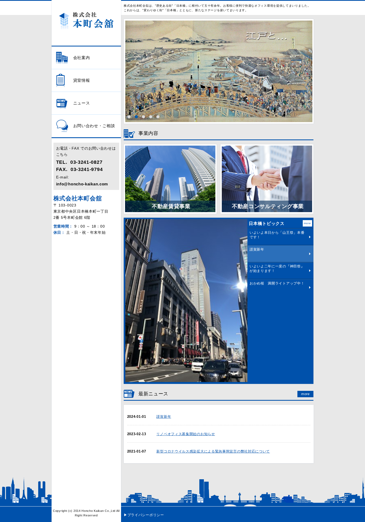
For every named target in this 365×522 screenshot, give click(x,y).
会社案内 (81, 58)
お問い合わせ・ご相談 (94, 126)
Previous (129, 67)
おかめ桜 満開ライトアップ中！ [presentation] (277, 283)
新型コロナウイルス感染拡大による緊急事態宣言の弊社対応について (213, 451)
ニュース (81, 103)
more (307, 223)
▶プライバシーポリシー (144, 515)
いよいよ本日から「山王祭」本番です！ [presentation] (277, 235)
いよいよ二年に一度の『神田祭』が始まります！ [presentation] (277, 268)
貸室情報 (81, 80)
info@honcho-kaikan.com (82, 184)
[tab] (280, 236)
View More (310, 237)
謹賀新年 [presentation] (257, 249)
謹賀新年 (163, 417)
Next (309, 67)
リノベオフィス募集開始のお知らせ (185, 434)
